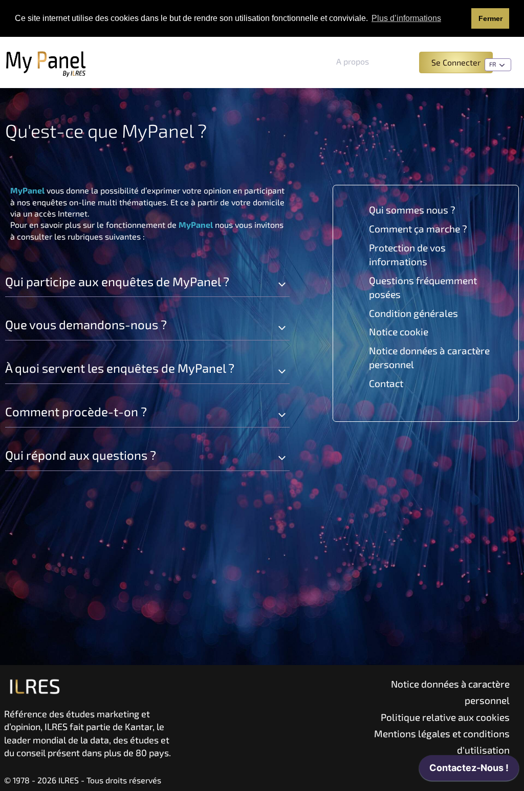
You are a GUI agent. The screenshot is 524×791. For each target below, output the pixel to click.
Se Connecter (456, 62)
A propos (352, 61)
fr (493, 64)
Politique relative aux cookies (445, 717)
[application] (469, 770)
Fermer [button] (490, 18)
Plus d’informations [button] (406, 18)
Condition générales (413, 313)
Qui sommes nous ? (412, 210)
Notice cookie (398, 331)
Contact (386, 383)
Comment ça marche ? (418, 228)
